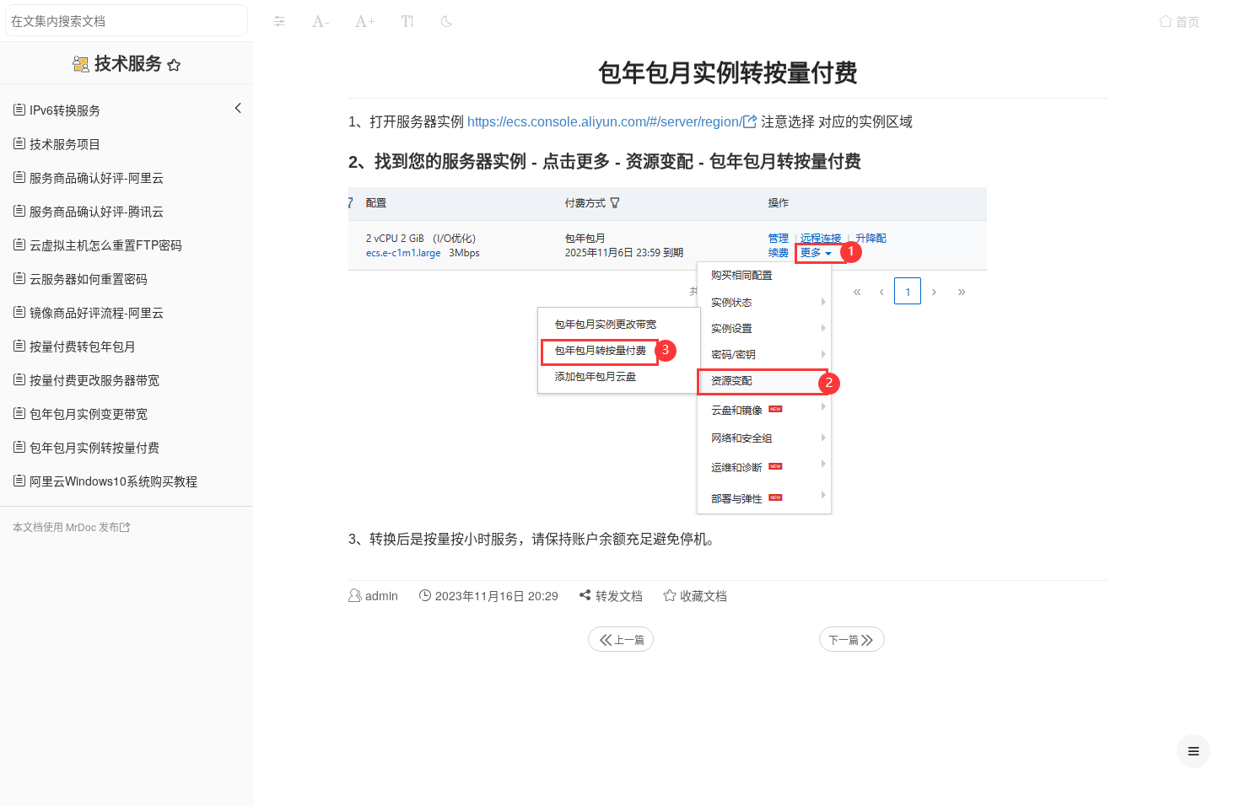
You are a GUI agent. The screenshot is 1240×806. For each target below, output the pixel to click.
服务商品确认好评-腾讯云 (95, 210)
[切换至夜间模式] (446, 21)
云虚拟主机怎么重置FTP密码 (104, 244)
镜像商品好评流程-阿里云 (95, 312)
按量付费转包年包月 (81, 345)
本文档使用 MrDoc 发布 (66, 526)
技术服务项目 (63, 143)
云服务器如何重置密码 (87, 278)
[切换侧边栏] (279, 21)
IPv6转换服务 (63, 109)
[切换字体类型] (407, 21)
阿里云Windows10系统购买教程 (111, 480)
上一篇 (629, 639)
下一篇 (843, 639)
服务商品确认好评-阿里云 (95, 177)
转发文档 (617, 595)
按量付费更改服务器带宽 (92, 379)
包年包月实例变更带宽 (87, 413)
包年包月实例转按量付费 (92, 446)
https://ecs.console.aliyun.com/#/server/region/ (604, 122)
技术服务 (130, 63)
